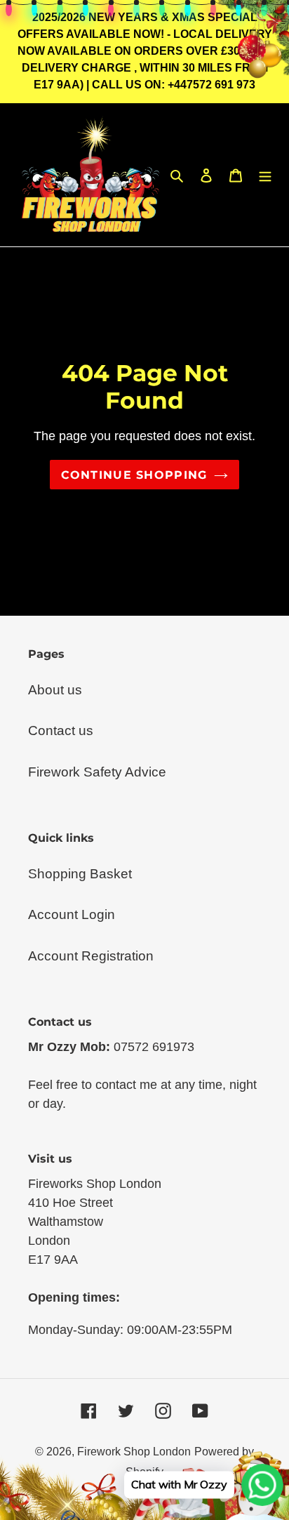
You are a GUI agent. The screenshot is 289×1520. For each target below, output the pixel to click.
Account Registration (91, 956)
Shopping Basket (80, 873)
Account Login (71, 914)
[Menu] (265, 175)
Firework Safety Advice (97, 772)
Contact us (60, 730)
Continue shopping (134, 475)
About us (55, 689)
